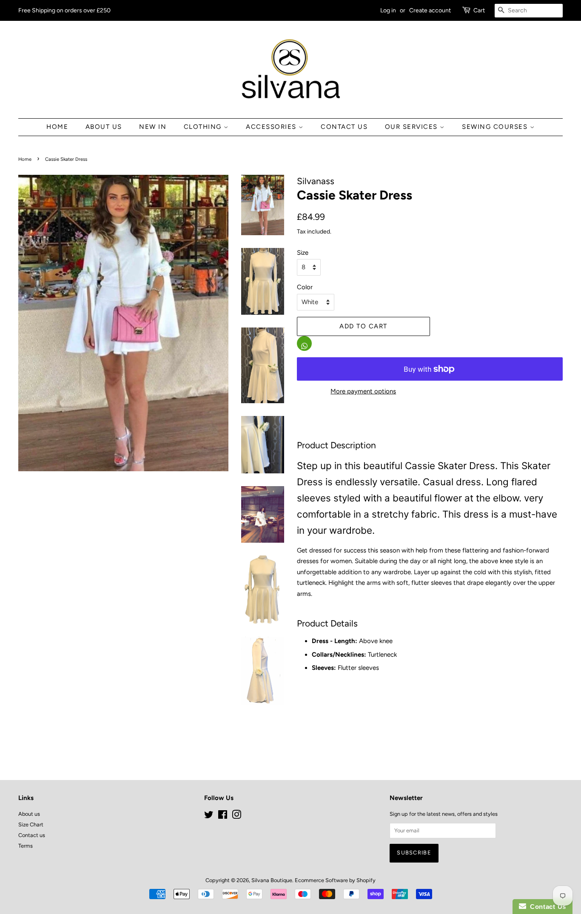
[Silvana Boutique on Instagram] (236, 816)
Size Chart (30, 824)
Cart (479, 10)
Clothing (204, 127)
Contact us (31, 835)
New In (152, 127)
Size (302, 252)
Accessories (272, 127)
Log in (388, 10)
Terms (25, 846)
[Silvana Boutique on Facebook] (223, 816)
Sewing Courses (496, 127)
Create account (430, 10)
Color (305, 287)
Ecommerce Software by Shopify (335, 880)
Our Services (412, 127)
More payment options (363, 391)
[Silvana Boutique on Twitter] (209, 816)
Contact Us (344, 127)
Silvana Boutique (271, 880)
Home (57, 127)
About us (103, 127)
